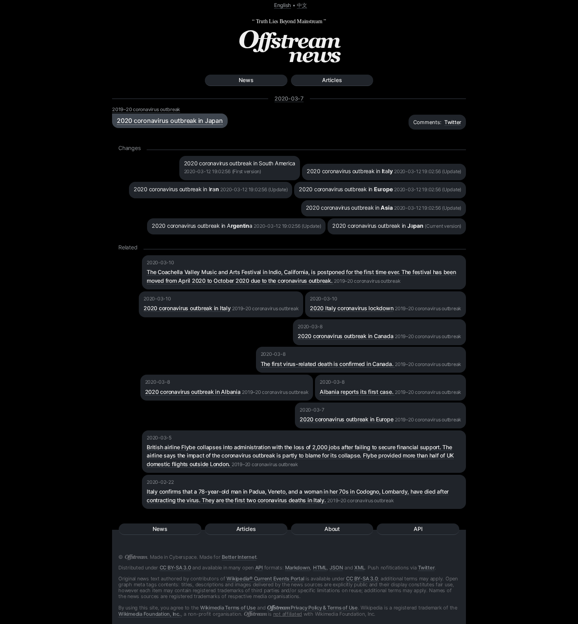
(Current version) (443, 226)
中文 (302, 5)
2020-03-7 (289, 98)
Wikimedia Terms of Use (228, 608)
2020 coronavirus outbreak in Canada (345, 336)
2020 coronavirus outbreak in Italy (187, 308)
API (418, 528)
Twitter (452, 122)
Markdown (297, 568)
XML (359, 568)
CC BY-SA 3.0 (175, 568)
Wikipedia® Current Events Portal (265, 579)
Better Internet (239, 557)
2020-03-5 (159, 438)
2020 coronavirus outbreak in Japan (170, 120)
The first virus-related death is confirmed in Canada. (328, 363)
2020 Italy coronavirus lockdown (351, 308)
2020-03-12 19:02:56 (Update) (427, 171)
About (332, 528)
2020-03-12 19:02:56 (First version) (222, 171)
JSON (336, 568)
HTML (320, 568)
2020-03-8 (310, 326)
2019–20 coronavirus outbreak (146, 109)
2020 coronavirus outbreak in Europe (346, 419)
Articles (332, 80)
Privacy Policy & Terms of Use (312, 608)
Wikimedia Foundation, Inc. (149, 614)
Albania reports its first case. (357, 391)
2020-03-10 (160, 262)
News (246, 80)
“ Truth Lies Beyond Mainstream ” (289, 21)
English (282, 5)
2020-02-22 (160, 482)
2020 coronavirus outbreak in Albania (193, 391)
